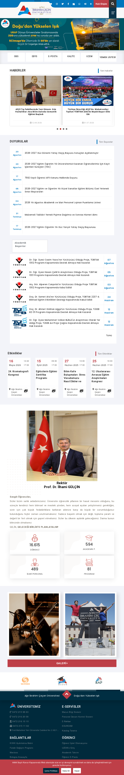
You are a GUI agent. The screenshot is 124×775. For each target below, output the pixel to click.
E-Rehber (66, 721)
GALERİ (61, 663)
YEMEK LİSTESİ (108, 57)
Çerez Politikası (51, 770)
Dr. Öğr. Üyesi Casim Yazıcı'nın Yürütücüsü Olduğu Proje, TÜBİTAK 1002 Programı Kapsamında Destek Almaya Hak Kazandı (64, 261)
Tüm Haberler (106, 71)
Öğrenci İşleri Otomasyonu (74, 743)
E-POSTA (53, 56)
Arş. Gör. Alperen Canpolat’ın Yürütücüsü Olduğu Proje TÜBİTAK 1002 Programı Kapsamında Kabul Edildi (63, 286)
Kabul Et (66, 770)
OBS (16, 56)
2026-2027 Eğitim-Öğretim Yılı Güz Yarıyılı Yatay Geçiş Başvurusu (60, 227)
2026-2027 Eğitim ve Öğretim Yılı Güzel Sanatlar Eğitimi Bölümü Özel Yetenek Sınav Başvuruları (67, 190)
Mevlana (14, 752)
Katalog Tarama (69, 730)
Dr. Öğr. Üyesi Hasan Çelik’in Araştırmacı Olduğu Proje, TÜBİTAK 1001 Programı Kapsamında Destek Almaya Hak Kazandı (63, 274)
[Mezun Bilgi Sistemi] (62, 680)
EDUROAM (67, 725)
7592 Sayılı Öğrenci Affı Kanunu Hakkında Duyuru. (51, 177)
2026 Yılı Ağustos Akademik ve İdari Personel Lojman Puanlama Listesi (63, 202)
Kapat (77, 770)
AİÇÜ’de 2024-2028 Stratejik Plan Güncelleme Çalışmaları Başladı (36, 110)
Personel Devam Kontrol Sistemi (77, 716)
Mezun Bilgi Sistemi (71, 712)
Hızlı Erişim (101, 3)
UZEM (89, 56)
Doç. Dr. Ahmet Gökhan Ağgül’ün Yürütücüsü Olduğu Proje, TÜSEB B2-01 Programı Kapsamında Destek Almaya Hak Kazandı (64, 311)
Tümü (109, 335)
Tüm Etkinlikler (105, 353)
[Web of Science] (25, 680)
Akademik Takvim (70, 752)
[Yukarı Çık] (66, 693)
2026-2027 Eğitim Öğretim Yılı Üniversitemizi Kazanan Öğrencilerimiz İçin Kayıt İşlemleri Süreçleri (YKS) (67, 165)
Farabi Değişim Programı (21, 747)
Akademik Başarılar (20, 246)
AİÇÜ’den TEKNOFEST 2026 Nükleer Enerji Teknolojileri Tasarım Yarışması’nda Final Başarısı (88, 112)
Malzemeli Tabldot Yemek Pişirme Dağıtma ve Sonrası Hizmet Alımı (61, 214)
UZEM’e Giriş (68, 747)
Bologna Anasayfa (18, 757)
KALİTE (71, 56)
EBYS (34, 56)
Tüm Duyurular (106, 141)
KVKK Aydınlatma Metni (21, 743)
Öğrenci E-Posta (70, 757)
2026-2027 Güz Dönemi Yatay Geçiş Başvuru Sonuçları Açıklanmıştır (62, 153)
